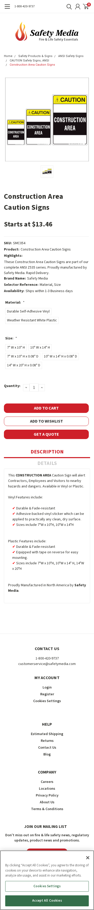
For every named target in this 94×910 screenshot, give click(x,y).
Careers (47, 781)
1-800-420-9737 (24, 6)
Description (47, 452)
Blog (47, 754)
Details (47, 463)
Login (47, 687)
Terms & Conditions (47, 809)
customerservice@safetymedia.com (47, 664)
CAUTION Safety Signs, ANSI (29, 60)
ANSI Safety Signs (71, 56)
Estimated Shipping (47, 734)
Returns (47, 740)
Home (8, 56)
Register (47, 694)
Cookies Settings (47, 886)
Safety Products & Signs (35, 56)
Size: (11, 338)
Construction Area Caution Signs (32, 64)
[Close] (87, 857)
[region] (47, 880)
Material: (15, 302)
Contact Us (47, 747)
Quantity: (12, 386)
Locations (47, 788)
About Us (47, 802)
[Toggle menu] (7, 9)
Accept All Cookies (47, 900)
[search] (68, 6)
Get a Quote (46, 434)
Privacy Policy (47, 795)
